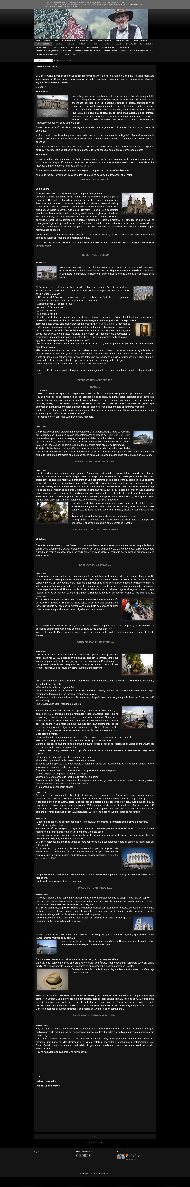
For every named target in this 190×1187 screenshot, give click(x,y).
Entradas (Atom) (99, 1143)
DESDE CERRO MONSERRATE (94, 380)
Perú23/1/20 (58, 44)
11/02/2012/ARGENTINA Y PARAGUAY (87, 51)
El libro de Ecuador (71, 54)
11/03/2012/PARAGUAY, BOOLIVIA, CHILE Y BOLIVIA (53, 51)
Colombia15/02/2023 (122, 40)
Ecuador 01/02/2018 (146, 44)
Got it (142, 4)
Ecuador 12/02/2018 (60, 47)
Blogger (108, 1173)
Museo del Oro (84, 165)
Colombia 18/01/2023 (43, 44)
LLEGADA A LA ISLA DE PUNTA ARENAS (95, 529)
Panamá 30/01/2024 (86, 40)
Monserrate (90, 270)
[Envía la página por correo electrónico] (39, 1076)
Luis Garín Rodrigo (134, 1155)
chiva (94, 431)
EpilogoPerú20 (131, 44)
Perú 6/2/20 (82, 44)
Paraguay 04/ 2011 (108, 47)
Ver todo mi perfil (131, 1159)
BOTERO (95, 386)
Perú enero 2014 (92, 47)
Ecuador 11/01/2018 (42, 47)
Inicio (38, 40)
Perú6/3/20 (118, 44)
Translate (68, 60)
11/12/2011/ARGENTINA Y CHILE (140, 51)
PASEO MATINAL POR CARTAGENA (95, 461)
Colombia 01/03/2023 (104, 40)
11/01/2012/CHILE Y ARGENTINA (115, 51)
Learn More (134, 4)
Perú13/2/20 (94, 44)
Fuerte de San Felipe (119, 435)
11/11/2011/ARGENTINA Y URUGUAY (48, 54)
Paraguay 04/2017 (77, 47)
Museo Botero (106, 323)
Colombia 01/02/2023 (140, 40)
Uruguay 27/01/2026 (51, 40)
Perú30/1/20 (71, 44)
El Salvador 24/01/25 (69, 40)
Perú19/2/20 (106, 44)
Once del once (124, 47)
